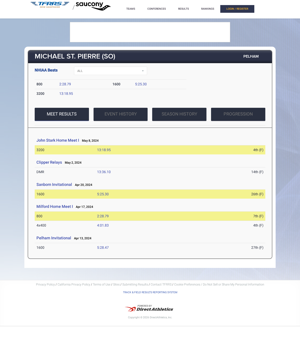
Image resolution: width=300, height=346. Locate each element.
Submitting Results (135, 284)
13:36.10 (104, 172)
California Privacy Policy (74, 284)
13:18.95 (66, 94)
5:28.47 (103, 247)
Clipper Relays (49, 162)
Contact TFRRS (161, 284)
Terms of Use (101, 284)
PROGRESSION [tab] (238, 114)
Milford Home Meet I (54, 206)
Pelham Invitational (53, 238)
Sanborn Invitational (54, 184)
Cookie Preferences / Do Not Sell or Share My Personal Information (219, 284)
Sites (116, 284)
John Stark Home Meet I (57, 140)
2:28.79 (65, 84)
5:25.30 (141, 84)
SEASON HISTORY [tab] (179, 114)
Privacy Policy (45, 284)
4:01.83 (103, 225)
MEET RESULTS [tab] (62, 114)
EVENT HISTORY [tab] (121, 114)
